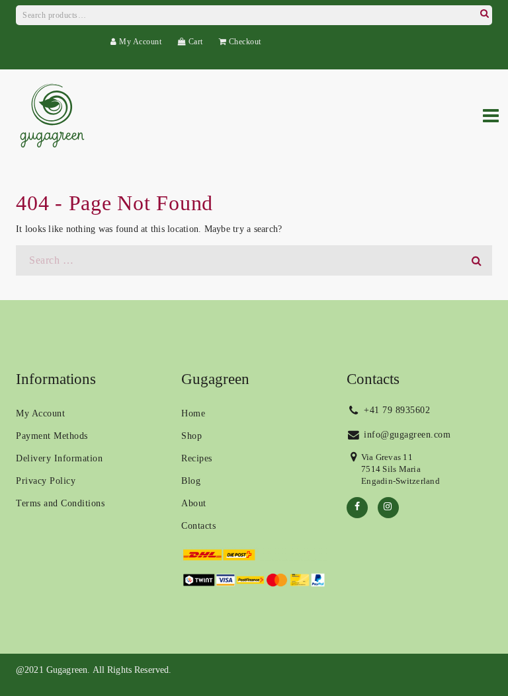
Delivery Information (59, 458)
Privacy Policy (45, 481)
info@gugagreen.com (406, 435)
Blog (190, 481)
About (193, 503)
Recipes (196, 458)
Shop (191, 436)
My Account (139, 41)
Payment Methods (52, 436)
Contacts (198, 526)
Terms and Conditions (60, 503)
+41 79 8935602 (396, 410)
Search (484, 12)
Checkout (243, 41)
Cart (194, 41)
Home (193, 413)
